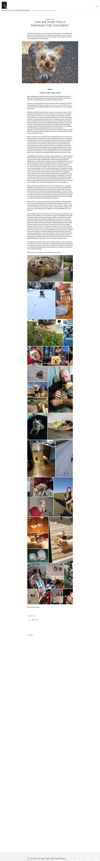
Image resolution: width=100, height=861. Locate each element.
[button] (45, 268)
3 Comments (30, 635)
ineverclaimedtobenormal (16, 10)
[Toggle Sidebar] (97, 6)
